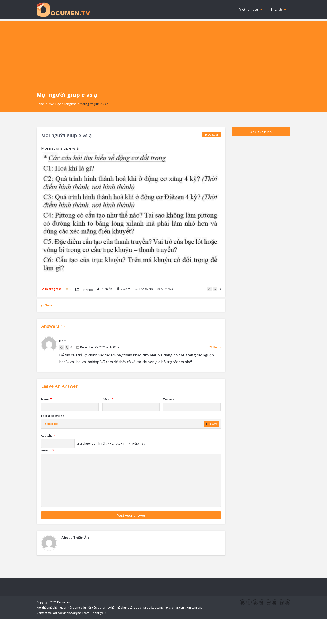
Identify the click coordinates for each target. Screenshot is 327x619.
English (276, 9)
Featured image (52, 416)
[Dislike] (215, 289)
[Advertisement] (163, 52)
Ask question (261, 132)
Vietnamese (248, 9)
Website (169, 399)
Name (46, 399)
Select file (51, 423)
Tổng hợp (70, 104)
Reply (217, 347)
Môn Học (55, 104)
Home (41, 104)
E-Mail (107, 399)
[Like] (209, 289)
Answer (47, 450)
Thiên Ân (106, 289)
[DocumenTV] (63, 9)
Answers (146, 289)
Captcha (48, 435)
